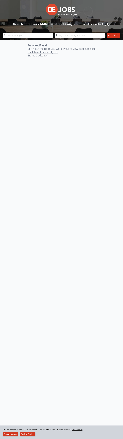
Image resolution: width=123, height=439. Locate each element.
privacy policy (77, 429)
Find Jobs (113, 35)
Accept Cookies (10, 434)
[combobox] (28, 35)
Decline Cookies (27, 434)
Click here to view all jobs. (43, 52)
